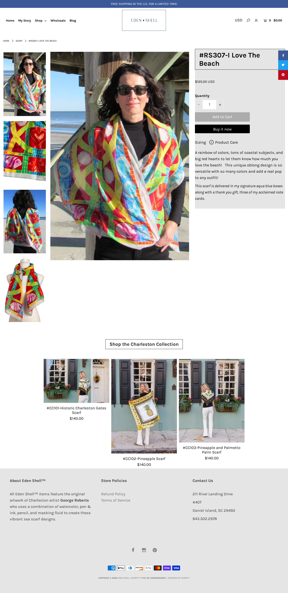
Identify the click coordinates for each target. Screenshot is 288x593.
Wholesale (58, 20)
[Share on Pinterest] (283, 75)
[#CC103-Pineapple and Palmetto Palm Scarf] (212, 400)
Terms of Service (115, 500)
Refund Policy (113, 494)
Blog (73, 20)
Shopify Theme (139, 578)
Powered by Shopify (178, 578)
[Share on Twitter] (283, 65)
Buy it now (222, 129)
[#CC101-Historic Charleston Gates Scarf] (76, 381)
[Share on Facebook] (283, 55)
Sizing (201, 142)
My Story (24, 20)
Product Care (226, 142)
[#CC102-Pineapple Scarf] (144, 406)
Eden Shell (123, 578)
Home (10, 20)
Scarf (19, 40)
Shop (39, 20)
